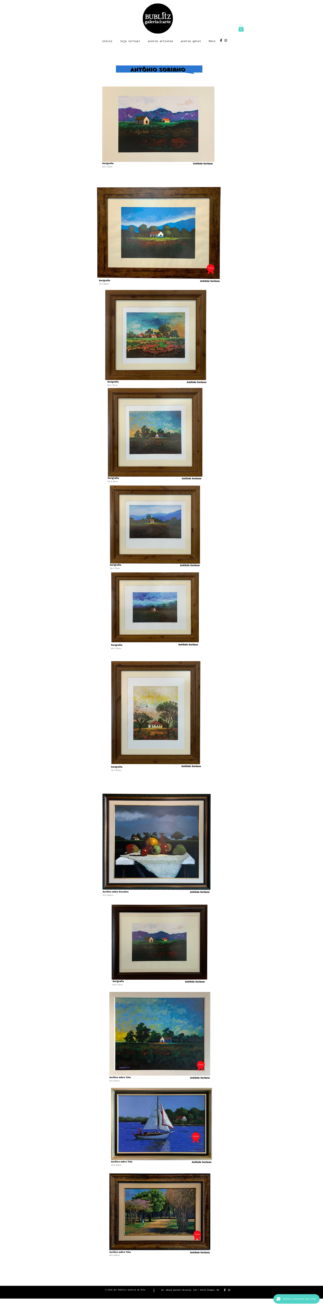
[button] (241, 28)
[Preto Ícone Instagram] (225, 40)
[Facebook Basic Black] (221, 40)
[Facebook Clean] (224, 1290)
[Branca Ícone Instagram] (229, 1290)
